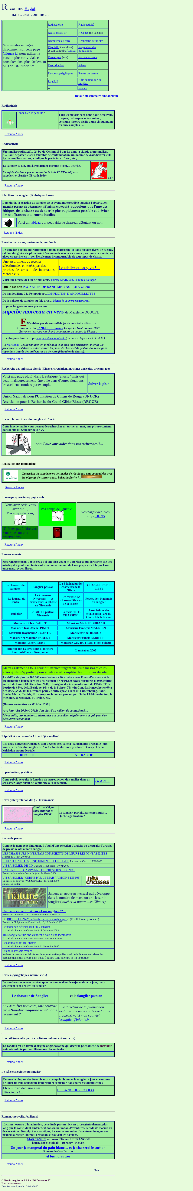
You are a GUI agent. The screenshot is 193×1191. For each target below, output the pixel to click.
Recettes (83, 32)
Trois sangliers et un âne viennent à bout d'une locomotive (36, 934)
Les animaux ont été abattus (19, 942)
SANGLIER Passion (50, 328)
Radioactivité (86, 24)
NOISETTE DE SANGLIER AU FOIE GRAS (56, 287)
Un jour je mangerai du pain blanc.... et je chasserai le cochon (58, 1148)
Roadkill (53, 81)
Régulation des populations (87, 49)
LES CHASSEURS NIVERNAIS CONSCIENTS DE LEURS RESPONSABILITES (54, 853)
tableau (36, 222)
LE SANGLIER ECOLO (75, 1090)
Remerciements (87, 57)
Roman (82, 88)
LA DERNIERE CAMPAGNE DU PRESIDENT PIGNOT (38, 870)
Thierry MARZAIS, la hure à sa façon (73, 279)
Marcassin (13, 344)
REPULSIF (27, 755)
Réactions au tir (57, 32)
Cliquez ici (10, 53)
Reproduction (56, 65)
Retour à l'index (14, 134)
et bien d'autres (58, 1156)
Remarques (54, 57)
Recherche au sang (59, 40)
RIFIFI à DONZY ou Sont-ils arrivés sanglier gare (37, 919)
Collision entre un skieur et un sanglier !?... (34, 911)
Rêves (82, 65)
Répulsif (53, 47)
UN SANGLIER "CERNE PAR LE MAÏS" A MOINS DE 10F (41, 877)
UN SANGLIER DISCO (17, 865)
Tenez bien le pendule (30, 113)
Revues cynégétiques (60, 73)
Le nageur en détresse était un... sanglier (26, 926)
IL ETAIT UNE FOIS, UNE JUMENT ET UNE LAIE (35, 861)
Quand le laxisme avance (17, 950)
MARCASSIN (36, 1139)
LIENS (100, 516)
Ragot (30, 8)
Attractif (71, 50)
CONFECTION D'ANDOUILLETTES (71, 293)
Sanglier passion (89, 996)
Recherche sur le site (90, 40)
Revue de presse (88, 73)
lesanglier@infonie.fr (74, 1019)
